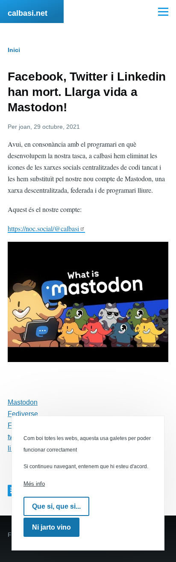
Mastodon (23, 402)
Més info (34, 484)
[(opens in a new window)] (88, 302)
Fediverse (23, 413)
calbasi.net (27, 13)
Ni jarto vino (51, 527)
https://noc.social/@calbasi (43, 228)
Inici (14, 49)
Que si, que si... (56, 506)
